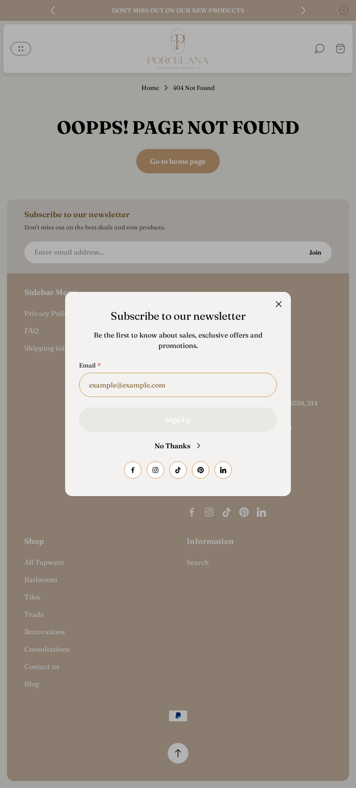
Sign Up (178, 419)
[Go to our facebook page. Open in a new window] (133, 470)
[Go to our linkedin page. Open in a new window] (223, 470)
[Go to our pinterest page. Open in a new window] (200, 470)
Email (87, 365)
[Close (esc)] (279, 304)
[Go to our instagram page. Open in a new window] (155, 470)
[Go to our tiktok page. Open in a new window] (178, 470)
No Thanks (173, 445)
